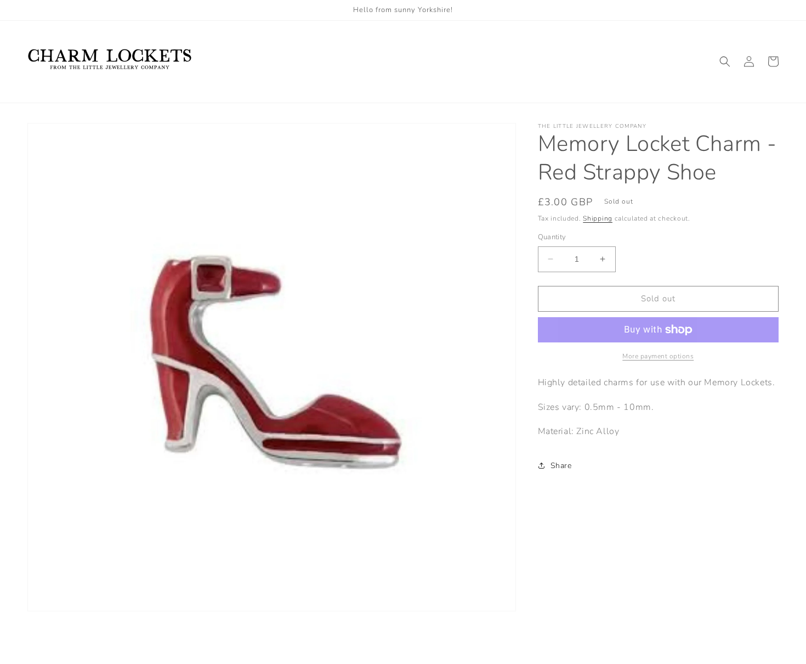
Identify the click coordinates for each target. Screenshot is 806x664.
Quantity (552, 237)
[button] (725, 61)
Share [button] (561, 465)
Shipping (597, 218)
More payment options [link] (658, 356)
